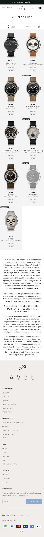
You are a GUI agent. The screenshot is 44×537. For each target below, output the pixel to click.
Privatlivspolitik (8, 434)
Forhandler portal (9, 464)
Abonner (33, 501)
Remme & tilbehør (9, 404)
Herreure (6, 396)
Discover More (7, 408)
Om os (4, 448)
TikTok (4, 482)
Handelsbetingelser (10, 430)
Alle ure (5, 393)
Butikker (5, 456)
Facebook (5, 474)
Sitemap (5, 438)
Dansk (24, 515)
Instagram (6, 478)
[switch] (13, 27)
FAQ (3, 460)
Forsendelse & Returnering (12, 423)
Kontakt (5, 452)
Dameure (5, 400)
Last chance (7, 412)
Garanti (5, 426)
